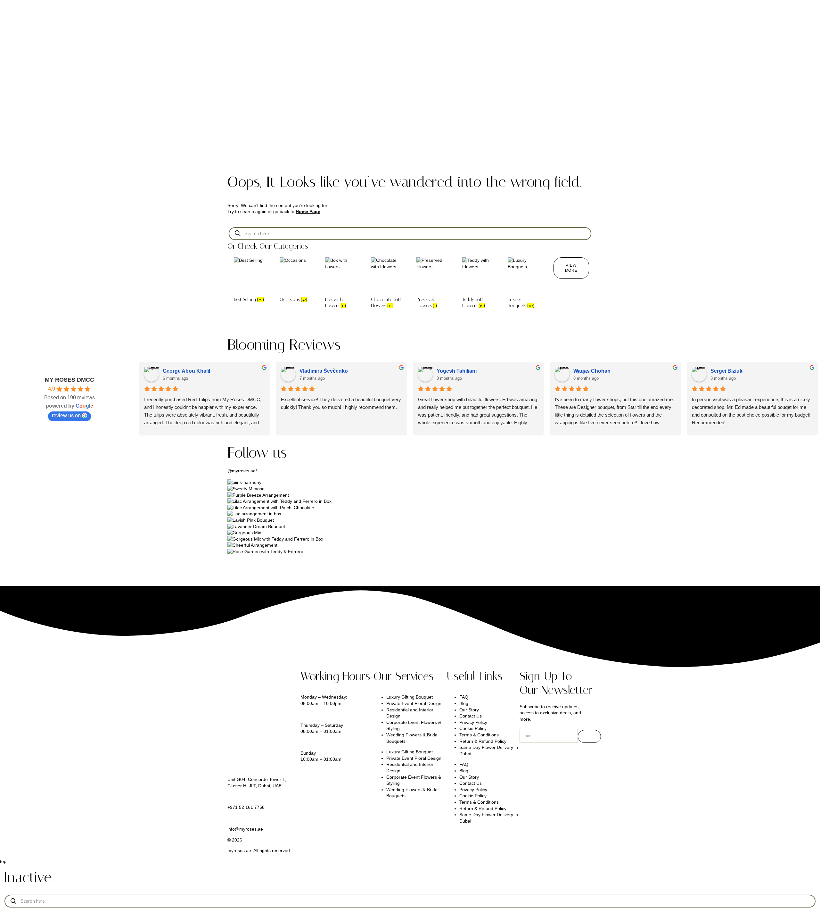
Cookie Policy (473, 728)
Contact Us (470, 715)
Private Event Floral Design (413, 703)
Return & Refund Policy (482, 741)
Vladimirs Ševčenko (323, 371)
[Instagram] (528, 757)
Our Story (469, 709)
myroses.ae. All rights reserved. (259, 850)
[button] (571, 268)
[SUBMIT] (589, 736)
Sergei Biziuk (726, 371)
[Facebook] (579, 757)
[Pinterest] (562, 757)
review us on (66, 415)
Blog (463, 703)
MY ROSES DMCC (69, 380)
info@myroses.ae (245, 829)
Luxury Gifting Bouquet (409, 697)
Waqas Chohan (592, 371)
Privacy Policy (473, 722)
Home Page (308, 211)
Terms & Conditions (479, 734)
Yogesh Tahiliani (457, 371)
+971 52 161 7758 (246, 807)
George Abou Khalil (186, 371)
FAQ (463, 697)
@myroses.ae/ (242, 470)
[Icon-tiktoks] (545, 757)
